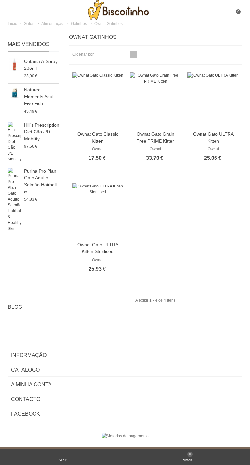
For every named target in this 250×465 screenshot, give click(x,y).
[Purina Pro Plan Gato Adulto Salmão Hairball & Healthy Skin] (14, 200)
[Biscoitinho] (125, 9)
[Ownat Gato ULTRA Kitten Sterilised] (97, 210)
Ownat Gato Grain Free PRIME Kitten (155, 137)
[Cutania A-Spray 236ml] (14, 64)
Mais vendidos (28, 44)
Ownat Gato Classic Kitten (97, 137)
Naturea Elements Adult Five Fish (39, 96)
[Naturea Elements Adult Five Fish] (14, 92)
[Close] (11, 37)
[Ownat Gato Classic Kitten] (97, 99)
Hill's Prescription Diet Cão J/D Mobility (41, 131)
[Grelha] (133, 54)
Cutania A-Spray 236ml (41, 65)
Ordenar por (83, 54)
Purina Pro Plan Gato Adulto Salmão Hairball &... (40, 181)
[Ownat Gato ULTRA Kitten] (213, 99)
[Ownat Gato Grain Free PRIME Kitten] (155, 99)
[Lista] (141, 54)
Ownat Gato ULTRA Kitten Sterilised (97, 248)
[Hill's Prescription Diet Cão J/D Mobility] (14, 142)
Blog (15, 307)
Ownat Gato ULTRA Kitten (213, 137)
